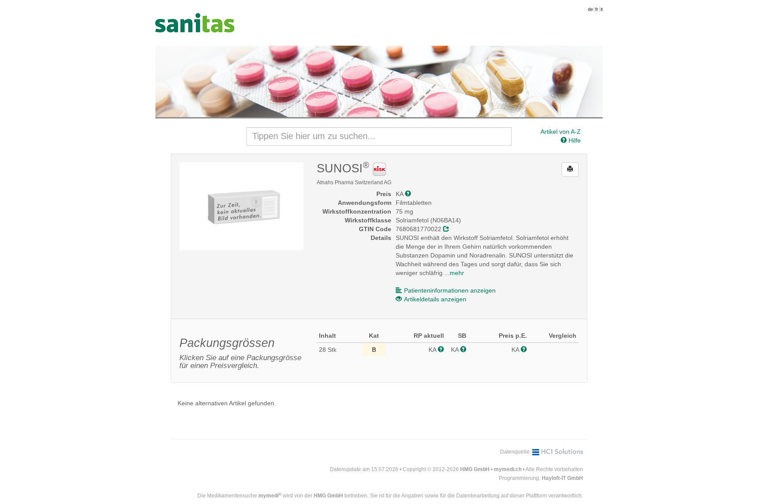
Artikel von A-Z (560, 131)
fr (596, 9)
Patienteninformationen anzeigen (450, 290)
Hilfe (574, 140)
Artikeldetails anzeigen (435, 299)
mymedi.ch (508, 469)
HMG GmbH (475, 469)
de (590, 9)
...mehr (454, 272)
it (602, 9)
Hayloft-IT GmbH (562, 478)
